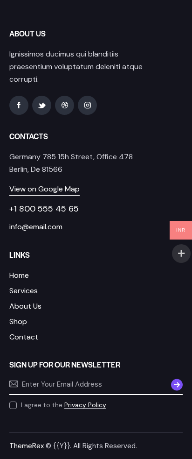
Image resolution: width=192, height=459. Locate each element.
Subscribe (176, 384)
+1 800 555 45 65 (44, 208)
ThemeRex (26, 446)
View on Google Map (44, 189)
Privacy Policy (85, 405)
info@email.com (35, 227)
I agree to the (63, 405)
